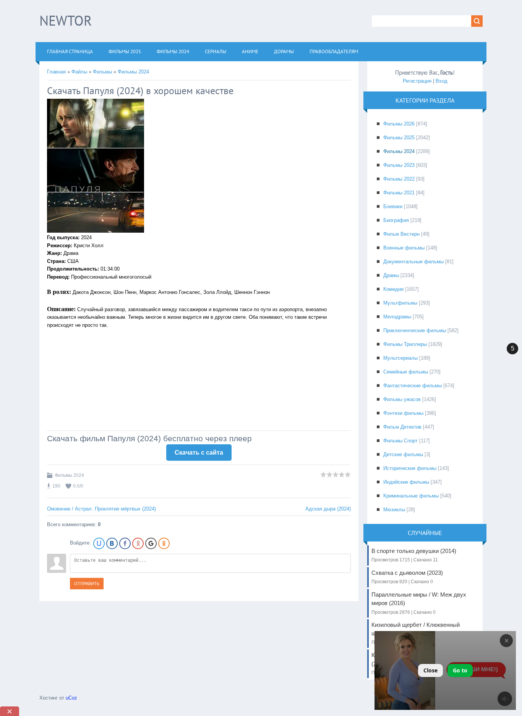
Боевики (392, 206)
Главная (56, 72)
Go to (460, 670)
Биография (396, 220)
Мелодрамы (397, 317)
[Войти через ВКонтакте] (112, 543)
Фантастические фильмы (412, 385)
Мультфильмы (400, 303)
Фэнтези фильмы (403, 413)
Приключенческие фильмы (414, 330)
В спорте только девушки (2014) (413, 555)
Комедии (393, 289)
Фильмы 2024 (133, 72)
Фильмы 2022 (399, 179)
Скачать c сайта (199, 452)
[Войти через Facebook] (125, 543)
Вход (441, 81)
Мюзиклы (394, 509)
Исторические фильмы (409, 468)
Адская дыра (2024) (328, 509)
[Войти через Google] (151, 543)
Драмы (391, 275)
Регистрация (417, 81)
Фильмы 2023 (399, 165)
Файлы (79, 72)
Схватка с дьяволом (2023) (407, 576)
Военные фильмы (404, 248)
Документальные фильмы (413, 261)
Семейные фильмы (405, 372)
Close (430, 670)
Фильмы (102, 72)
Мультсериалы (400, 358)
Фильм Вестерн (401, 234)
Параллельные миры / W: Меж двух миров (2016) (418, 603)
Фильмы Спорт (400, 441)
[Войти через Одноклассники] (164, 543)
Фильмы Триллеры (405, 344)
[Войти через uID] (99, 543)
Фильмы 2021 (399, 193)
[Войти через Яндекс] (138, 543)
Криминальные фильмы (411, 496)
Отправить (86, 583)
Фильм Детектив (402, 427)
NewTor (65, 20)
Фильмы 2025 (399, 137)
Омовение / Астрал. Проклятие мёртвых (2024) (101, 509)
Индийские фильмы (406, 482)
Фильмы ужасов (402, 399)
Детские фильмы (403, 454)
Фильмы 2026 (399, 124)
